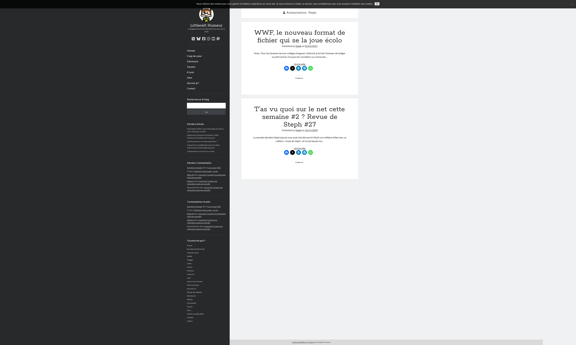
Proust (189, 307)
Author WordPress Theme (303, 342)
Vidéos (190, 321)
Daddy (189, 256)
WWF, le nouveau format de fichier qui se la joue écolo (299, 36)
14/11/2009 (311, 130)
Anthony (190, 181)
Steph (299, 46)
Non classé (191, 289)
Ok (377, 4)
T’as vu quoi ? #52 (214, 168)
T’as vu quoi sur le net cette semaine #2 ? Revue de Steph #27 (299, 117)
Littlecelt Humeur (206, 25)
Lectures (190, 274)
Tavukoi (191, 66)
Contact (191, 88)
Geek (189, 263)
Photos (190, 299)
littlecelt (190, 175)
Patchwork (192, 61)
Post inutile (191, 303)
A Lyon (190, 72)
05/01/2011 (311, 46)
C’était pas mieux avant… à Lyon (205, 171)
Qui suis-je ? (193, 82)
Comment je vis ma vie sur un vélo (200, 151)
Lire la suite (299, 64)
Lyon (189, 278)
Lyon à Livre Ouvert (194, 281)
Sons (189, 310)
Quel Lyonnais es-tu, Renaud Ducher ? (202, 141)
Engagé (190, 260)
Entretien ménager (194, 168)
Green (189, 267)
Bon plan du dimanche (196, 249)
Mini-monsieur (193, 285)
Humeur (191, 50)
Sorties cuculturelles (195, 314)
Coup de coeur (194, 55)
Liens (189, 77)
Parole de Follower (194, 292)
